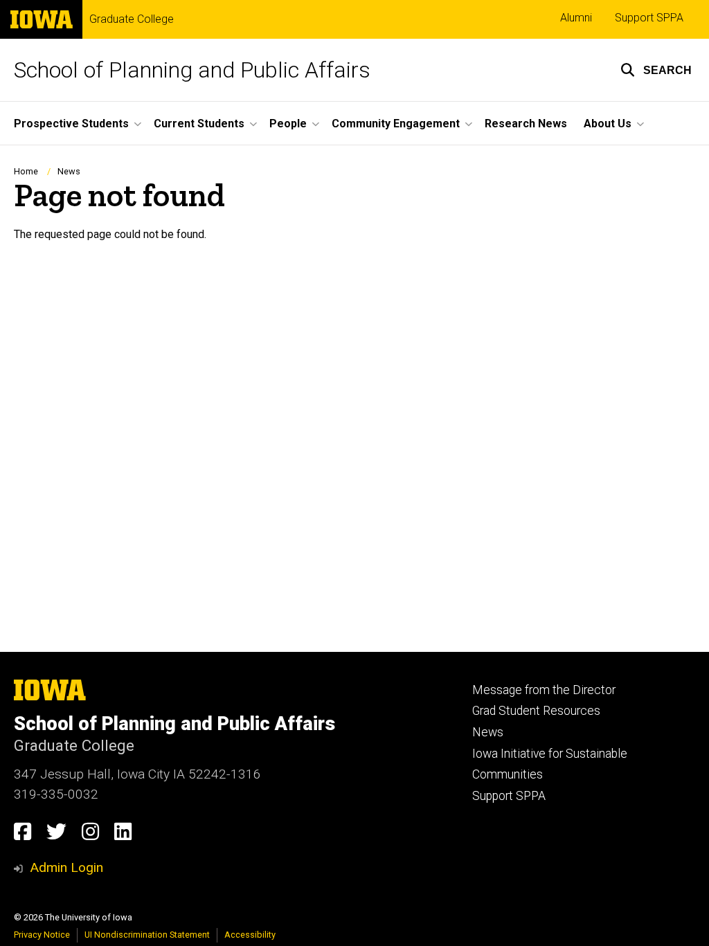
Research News (526, 123)
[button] (656, 70)
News (68, 171)
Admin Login (66, 867)
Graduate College (131, 19)
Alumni (576, 17)
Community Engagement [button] (396, 123)
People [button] (288, 123)
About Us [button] (607, 123)
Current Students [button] (199, 123)
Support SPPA (649, 17)
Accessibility (250, 934)
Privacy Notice (42, 934)
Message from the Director (544, 690)
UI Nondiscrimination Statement (147, 934)
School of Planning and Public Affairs (192, 70)
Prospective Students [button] (71, 123)
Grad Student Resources (536, 711)
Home (26, 171)
